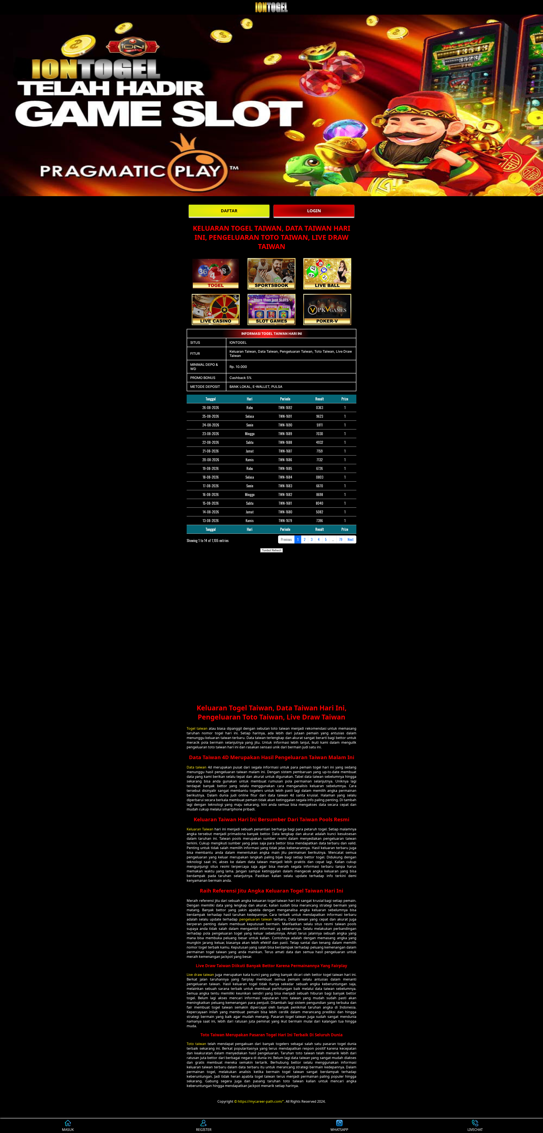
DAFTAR (229, 211)
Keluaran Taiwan (200, 829)
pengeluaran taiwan (255, 919)
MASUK (68, 1129)
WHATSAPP (339, 1129)
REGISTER (203, 1129)
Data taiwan (196, 767)
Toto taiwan (196, 1043)
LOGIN (314, 211)
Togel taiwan (197, 728)
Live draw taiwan (200, 974)
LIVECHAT (475, 1129)
